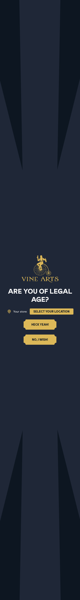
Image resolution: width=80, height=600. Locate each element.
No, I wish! (40, 340)
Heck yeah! (40, 325)
